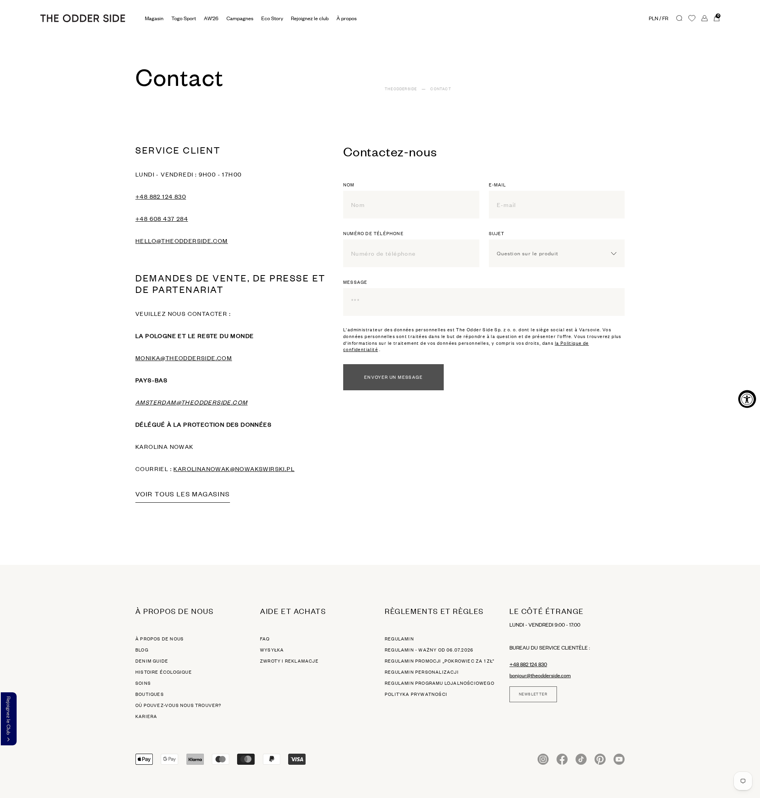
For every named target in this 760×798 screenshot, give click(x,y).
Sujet (497, 233)
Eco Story (272, 18)
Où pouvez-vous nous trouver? (178, 705)
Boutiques (149, 694)
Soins (143, 683)
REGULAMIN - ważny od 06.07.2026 (429, 650)
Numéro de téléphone (373, 233)
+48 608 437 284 (161, 218)
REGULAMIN (399, 639)
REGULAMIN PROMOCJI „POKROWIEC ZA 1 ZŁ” (440, 661)
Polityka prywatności (416, 694)
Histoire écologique (163, 672)
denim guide (151, 661)
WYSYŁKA (272, 650)
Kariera (146, 716)
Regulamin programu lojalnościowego (439, 683)
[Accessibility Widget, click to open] (747, 399)
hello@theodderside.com (181, 241)
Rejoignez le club (310, 18)
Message (355, 282)
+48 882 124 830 (160, 196)
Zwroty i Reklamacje (289, 661)
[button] (9, 718)
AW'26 (211, 18)
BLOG (141, 650)
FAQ (265, 639)
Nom (349, 185)
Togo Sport (183, 18)
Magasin (154, 18)
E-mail (497, 185)
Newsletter (533, 694)
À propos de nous (159, 639)
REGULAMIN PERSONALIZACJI (422, 672)
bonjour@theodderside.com (540, 675)
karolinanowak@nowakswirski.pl (233, 469)
